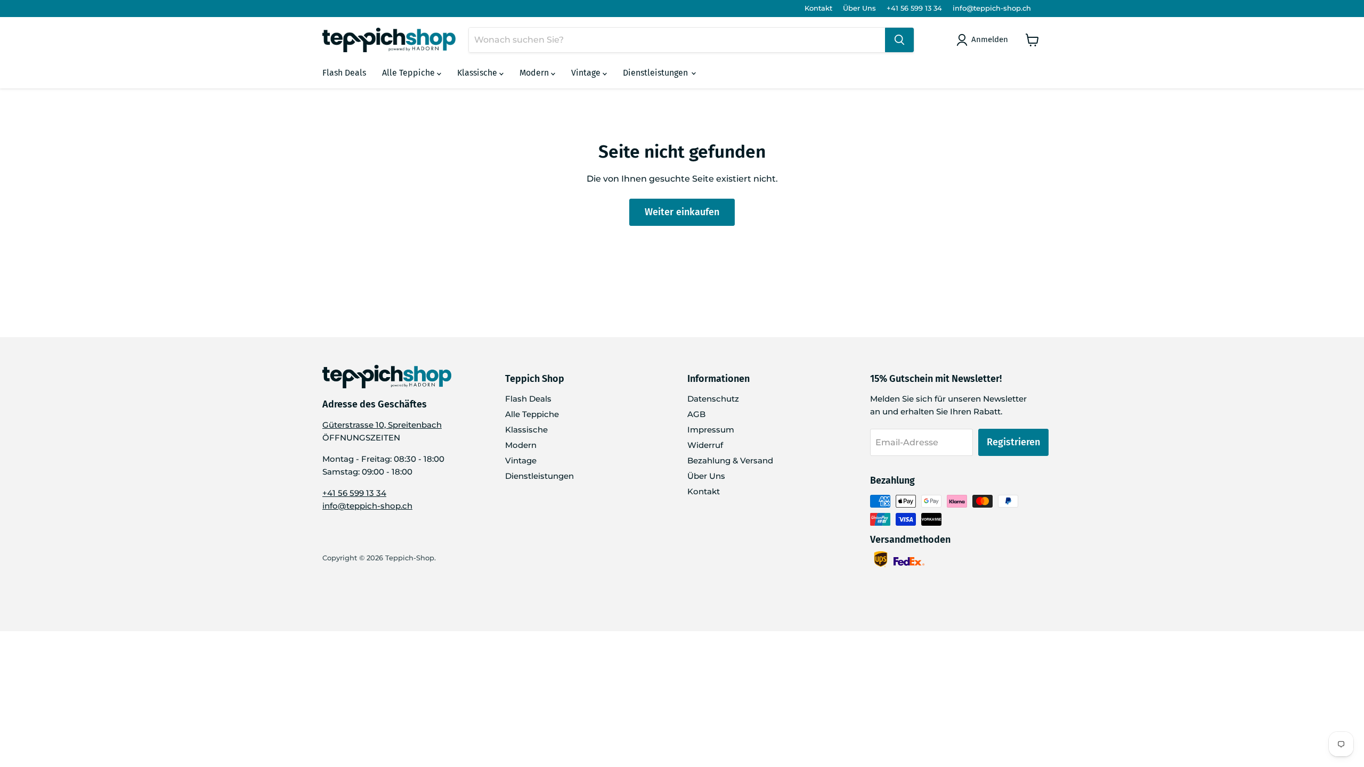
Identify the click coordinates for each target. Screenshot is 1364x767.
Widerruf (705, 445)
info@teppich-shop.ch (992, 8)
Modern (535, 73)
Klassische (478, 73)
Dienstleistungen (656, 73)
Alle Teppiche (409, 73)
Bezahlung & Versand (730, 460)
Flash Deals (344, 73)
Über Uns (859, 8)
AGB (696, 414)
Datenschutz (713, 399)
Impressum (710, 430)
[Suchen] (899, 40)
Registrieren (1013, 442)
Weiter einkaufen (682, 212)
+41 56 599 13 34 (914, 8)
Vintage (587, 73)
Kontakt (818, 8)
